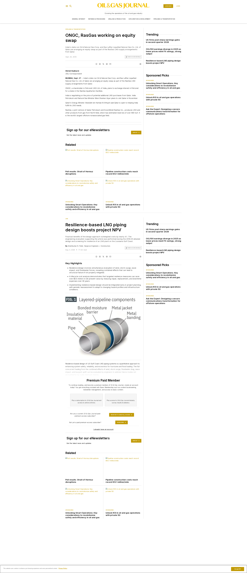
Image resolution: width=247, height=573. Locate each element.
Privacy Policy (63, 568)
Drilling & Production (117, 19)
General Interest (78, 19)
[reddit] (107, 64)
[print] (140, 64)
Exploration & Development (140, 19)
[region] (123, 569)
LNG (66, 218)
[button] (66, 6)
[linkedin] (100, 64)
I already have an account (103, 429)
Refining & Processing (96, 19)
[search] (70, 6)
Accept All (237, 569)
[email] (110, 64)
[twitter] (103, 64)
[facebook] (96, 64)
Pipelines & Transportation (164, 19)
